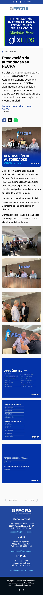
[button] (4, 120)
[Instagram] (13, 2)
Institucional (10, 52)
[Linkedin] (16, 2)
